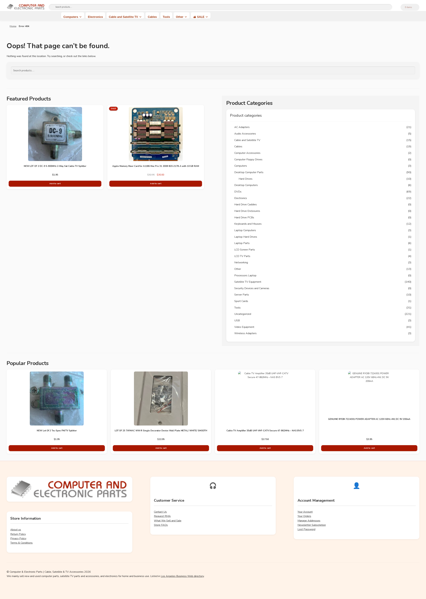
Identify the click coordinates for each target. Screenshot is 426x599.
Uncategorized (242, 314)
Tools (166, 16)
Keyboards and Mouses (248, 224)
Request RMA (162, 516)
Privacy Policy (18, 538)
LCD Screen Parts (244, 250)
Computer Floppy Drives (248, 159)
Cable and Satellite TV (123, 16)
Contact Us (160, 512)
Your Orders (304, 516)
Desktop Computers (246, 185)
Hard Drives (245, 179)
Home (13, 26)
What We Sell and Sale (167, 520)
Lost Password (306, 529)
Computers (70, 16)
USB (237, 320)
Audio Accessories (245, 134)
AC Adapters (242, 127)
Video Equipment (244, 327)
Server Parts (241, 294)
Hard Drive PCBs (244, 217)
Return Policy (18, 534)
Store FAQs (161, 525)
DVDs (237, 192)
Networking (241, 262)
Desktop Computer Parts (248, 172)
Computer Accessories (247, 153)
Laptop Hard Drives (245, 237)
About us (15, 530)
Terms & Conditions (21, 543)
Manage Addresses (309, 520)
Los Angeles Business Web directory (182, 576)
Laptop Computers (245, 230)
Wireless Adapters (245, 333)
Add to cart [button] (54, 183)
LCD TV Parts (242, 256)
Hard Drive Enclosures (247, 211)
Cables (152, 16)
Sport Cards (241, 301)
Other (179, 16)
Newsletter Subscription (312, 525)
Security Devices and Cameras (251, 288)
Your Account (305, 512)
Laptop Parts (242, 243)
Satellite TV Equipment (247, 282)
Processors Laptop (245, 275)
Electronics (95, 16)
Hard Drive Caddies (245, 204)
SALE (200, 16)
